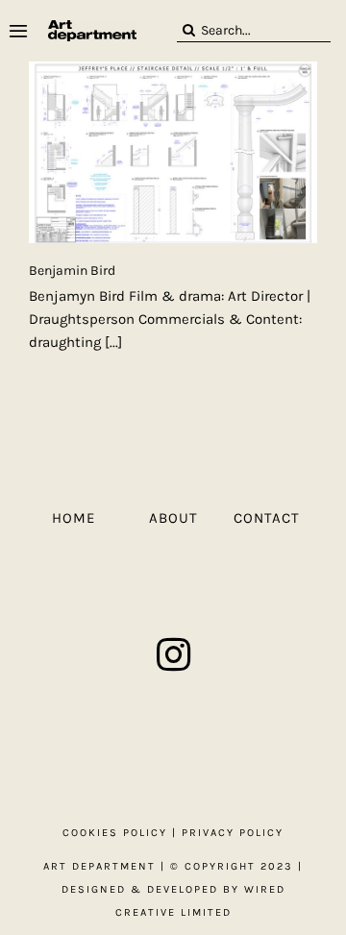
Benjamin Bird (72, 270)
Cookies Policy (114, 832)
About (173, 518)
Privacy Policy (233, 832)
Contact (267, 518)
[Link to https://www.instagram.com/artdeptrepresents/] (173, 654)
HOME (73, 518)
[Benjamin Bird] (173, 152)
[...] (113, 342)
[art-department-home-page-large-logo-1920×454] (92, 27)
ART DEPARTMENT (99, 866)
